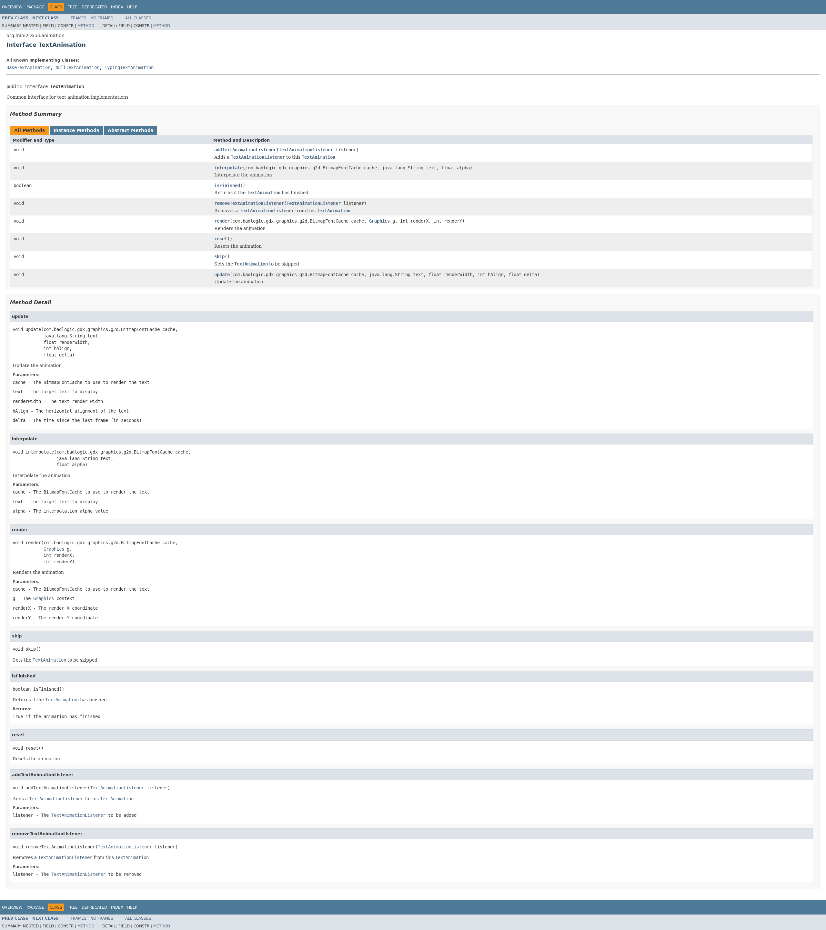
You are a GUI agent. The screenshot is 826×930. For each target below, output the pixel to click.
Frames (78, 18)
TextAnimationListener (306, 149)
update (222, 274)
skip (219, 256)
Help (132, 7)
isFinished (227, 185)
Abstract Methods (130, 130)
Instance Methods (76, 130)
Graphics (379, 221)
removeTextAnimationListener (249, 203)
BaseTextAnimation (28, 67)
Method (85, 26)
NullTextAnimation (77, 67)
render (222, 221)
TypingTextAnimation (129, 67)
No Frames (101, 18)
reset (220, 238)
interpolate (228, 167)
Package (35, 7)
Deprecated (94, 7)
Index (117, 7)
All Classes (138, 18)
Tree (73, 7)
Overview (12, 7)
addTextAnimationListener (245, 149)
